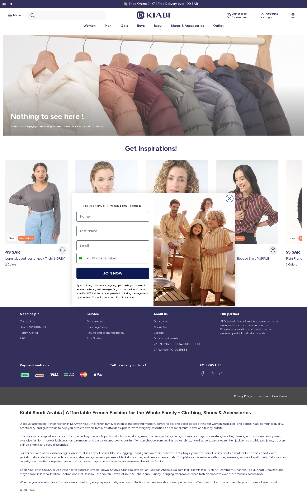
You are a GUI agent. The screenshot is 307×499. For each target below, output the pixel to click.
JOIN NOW (113, 273)
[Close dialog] (229, 198)
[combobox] (83, 258)
